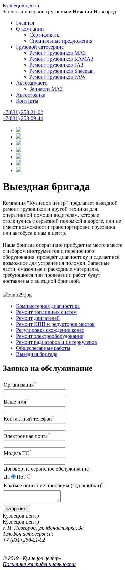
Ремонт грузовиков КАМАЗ (61, 59)
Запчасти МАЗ (46, 89)
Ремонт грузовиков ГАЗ (56, 65)
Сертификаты (45, 35)
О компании (30, 29)
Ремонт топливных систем (46, 312)
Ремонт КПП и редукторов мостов (55, 324)
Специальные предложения (60, 41)
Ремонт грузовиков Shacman (61, 71)
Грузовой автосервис (40, 47)
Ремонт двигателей (38, 318)
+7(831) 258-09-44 (23, 118)
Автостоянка (30, 95)
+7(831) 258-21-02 (23, 112)
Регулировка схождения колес (50, 330)
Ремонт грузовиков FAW (57, 77)
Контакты (27, 101)
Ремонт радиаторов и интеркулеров (56, 342)
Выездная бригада (36, 354)
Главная (25, 23)
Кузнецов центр (21, 5)
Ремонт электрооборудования (49, 336)
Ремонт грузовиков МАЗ (57, 53)
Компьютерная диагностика (48, 306)
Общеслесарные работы (43, 348)
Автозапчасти (32, 83)
